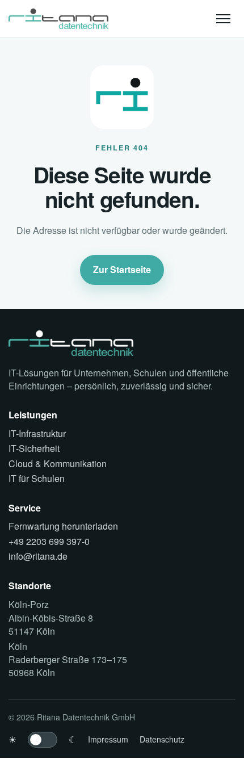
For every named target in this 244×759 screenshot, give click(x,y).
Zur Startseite (122, 269)
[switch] (42, 740)
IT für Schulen (37, 478)
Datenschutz (162, 739)
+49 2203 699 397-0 (49, 541)
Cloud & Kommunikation (58, 464)
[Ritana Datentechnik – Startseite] (58, 19)
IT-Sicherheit (34, 448)
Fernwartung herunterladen (63, 526)
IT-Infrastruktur (37, 433)
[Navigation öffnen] (223, 18)
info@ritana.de (38, 556)
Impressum (108, 739)
